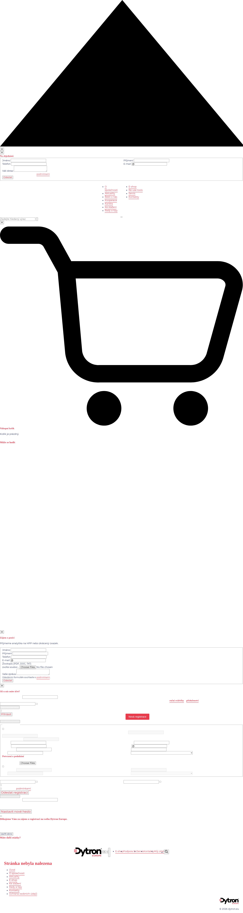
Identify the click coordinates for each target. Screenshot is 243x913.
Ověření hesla (131, 778)
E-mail (127, 164)
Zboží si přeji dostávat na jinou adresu (25, 766)
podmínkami (43, 174)
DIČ (126, 732)
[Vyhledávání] (166, 852)
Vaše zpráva (9, 674)
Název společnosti (12, 739)
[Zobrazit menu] (109, 852)
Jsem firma (10, 729)
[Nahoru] (121, 145)
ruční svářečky (176, 700)
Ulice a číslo (9, 749)
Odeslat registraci (14, 792)
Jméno (6, 160)
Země (127, 752)
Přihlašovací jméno (11, 697)
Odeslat (7, 177)
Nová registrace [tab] (137, 716)
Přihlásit (6, 714)
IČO (4, 732)
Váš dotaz (7, 171)
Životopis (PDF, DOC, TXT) (16, 663)
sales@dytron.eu (136, 845)
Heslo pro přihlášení (11, 778)
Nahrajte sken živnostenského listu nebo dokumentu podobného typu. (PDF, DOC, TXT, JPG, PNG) (57, 759)
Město (127, 749)
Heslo (3, 700)
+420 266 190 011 (12, 845)
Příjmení (128, 160)
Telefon (6, 164)
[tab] (9, 707)
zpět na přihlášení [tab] (10, 721)
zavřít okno (6, 834)
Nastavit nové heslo (16, 811)
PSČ (4, 752)
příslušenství (192, 700)
